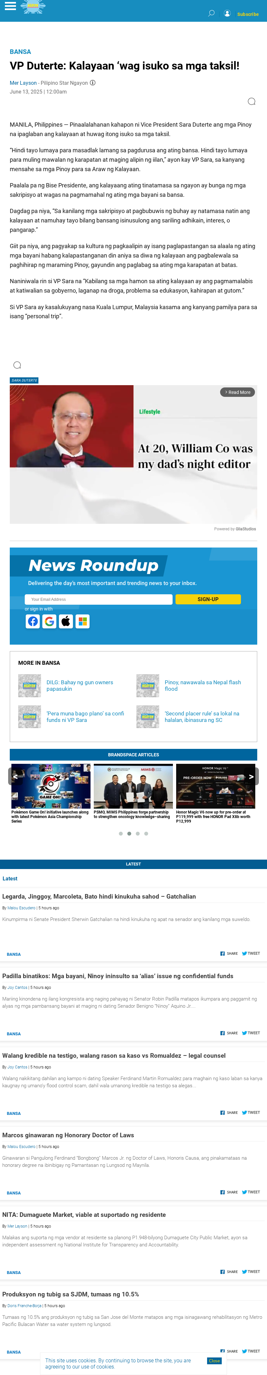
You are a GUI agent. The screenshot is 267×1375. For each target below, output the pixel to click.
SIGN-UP (208, 599)
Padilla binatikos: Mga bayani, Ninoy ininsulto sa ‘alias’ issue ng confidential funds (117, 976)
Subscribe (248, 14)
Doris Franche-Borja (24, 1306)
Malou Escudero (21, 908)
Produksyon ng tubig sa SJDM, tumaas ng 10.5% (70, 1294)
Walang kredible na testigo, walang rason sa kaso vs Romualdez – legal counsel (114, 1055)
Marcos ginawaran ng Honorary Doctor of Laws (68, 1135)
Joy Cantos (17, 987)
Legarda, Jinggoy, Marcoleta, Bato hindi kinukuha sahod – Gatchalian (99, 896)
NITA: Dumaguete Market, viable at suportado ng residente (84, 1214)
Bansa (20, 52)
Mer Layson (23, 83)
